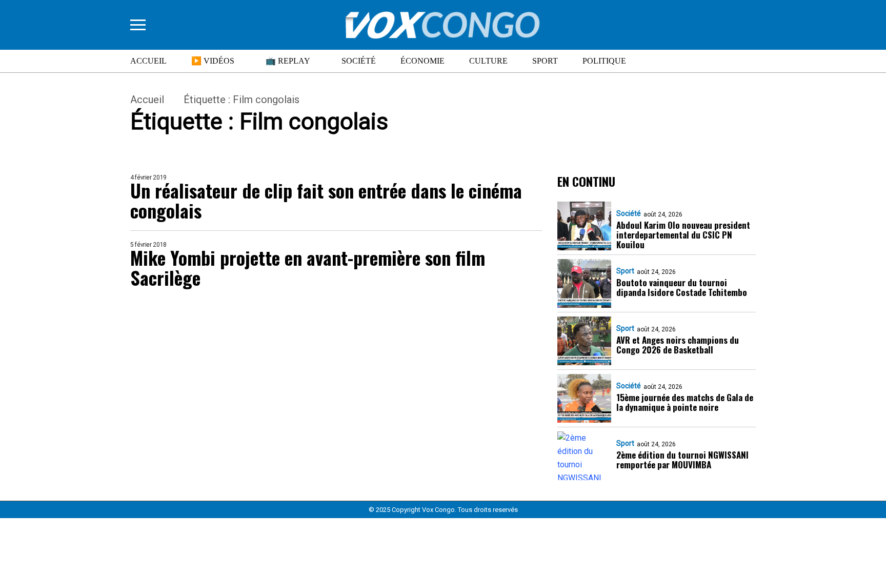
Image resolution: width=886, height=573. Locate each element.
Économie (422, 60)
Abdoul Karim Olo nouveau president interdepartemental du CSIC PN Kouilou (683, 234)
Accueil (148, 60)
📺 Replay (288, 60)
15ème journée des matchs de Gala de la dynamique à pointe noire (684, 402)
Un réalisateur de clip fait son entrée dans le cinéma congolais (326, 200)
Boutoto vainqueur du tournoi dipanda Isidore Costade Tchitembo (681, 287)
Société (358, 60)
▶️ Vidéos (212, 60)
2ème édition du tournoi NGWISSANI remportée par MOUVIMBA (682, 459)
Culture (488, 60)
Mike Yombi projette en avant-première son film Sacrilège (307, 267)
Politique (604, 60)
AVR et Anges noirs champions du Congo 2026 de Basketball (677, 344)
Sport (545, 60)
